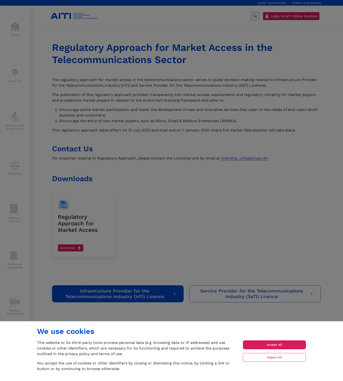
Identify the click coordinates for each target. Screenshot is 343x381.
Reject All (274, 357)
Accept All (274, 344)
